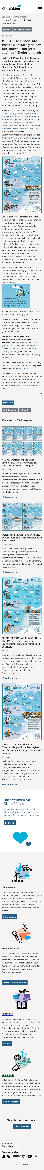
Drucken (9, 402)
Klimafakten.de (25, 1164)
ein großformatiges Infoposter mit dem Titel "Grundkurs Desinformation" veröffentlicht (21, 116)
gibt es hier (22, 368)
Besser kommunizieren (14, 982)
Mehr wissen (9, 916)
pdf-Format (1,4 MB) (27, 342)
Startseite (6, 16)
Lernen (6, 1043)
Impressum (7, 1143)
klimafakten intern (22, 29)
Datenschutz (7, 1146)
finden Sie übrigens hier (13, 365)
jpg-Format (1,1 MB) (11, 345)
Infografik (24, 410)
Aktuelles (7, 29)
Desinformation (10, 410)
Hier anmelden (22, 1126)
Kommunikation (20, 16)
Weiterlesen (11, 496)
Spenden (9, 822)
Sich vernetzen (10, 1101)
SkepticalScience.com (12, 125)
